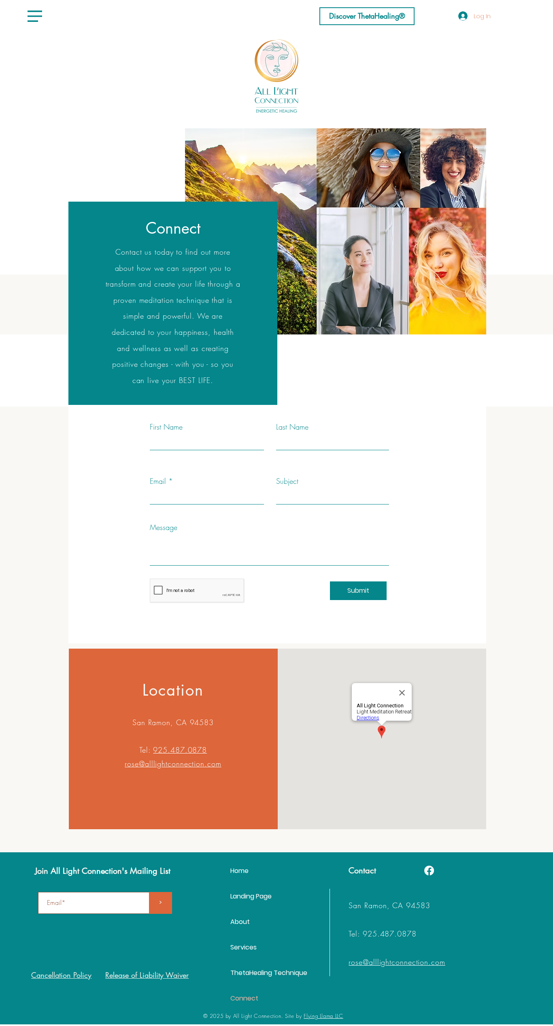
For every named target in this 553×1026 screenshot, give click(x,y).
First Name (166, 426)
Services (243, 947)
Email (158, 481)
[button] (35, 16)
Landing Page (251, 896)
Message (163, 527)
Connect (244, 998)
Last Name (292, 426)
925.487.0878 (180, 750)
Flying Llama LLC (323, 1016)
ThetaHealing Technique (268, 972)
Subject (287, 481)
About (240, 921)
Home (239, 870)
